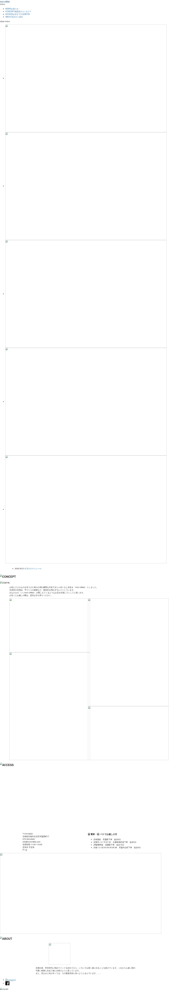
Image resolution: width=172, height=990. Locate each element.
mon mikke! (5, 1)
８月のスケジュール (32, 568)
